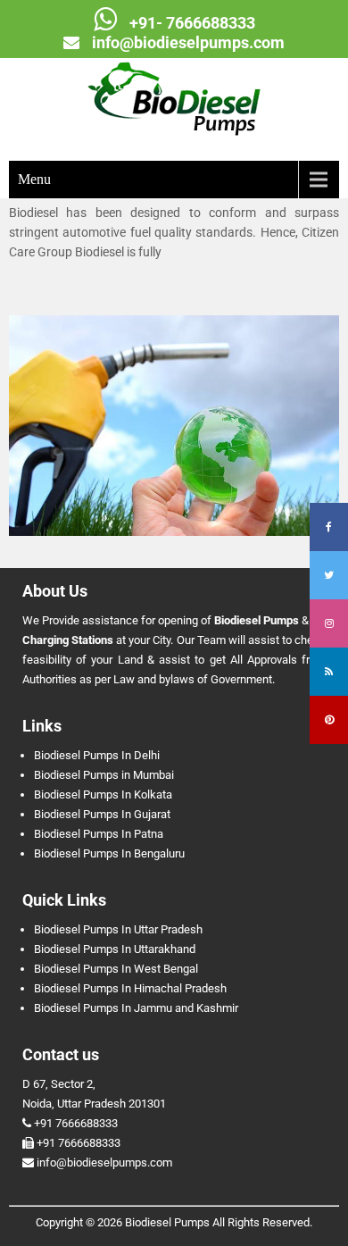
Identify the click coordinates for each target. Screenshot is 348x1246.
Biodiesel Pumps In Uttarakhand (114, 949)
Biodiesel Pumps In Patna (98, 833)
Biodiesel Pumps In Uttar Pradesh (118, 929)
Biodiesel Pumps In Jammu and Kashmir (136, 1008)
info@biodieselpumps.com (188, 42)
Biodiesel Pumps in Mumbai (104, 775)
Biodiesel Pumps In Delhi (97, 755)
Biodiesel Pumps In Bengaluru (109, 853)
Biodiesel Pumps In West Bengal (116, 968)
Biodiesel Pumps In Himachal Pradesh (130, 988)
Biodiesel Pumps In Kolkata (103, 794)
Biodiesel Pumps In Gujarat (102, 814)
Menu (34, 179)
